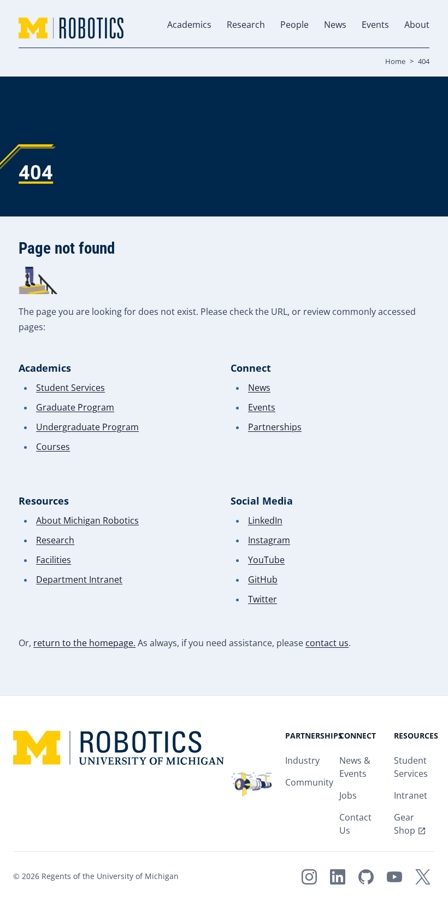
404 (423, 61)
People (294, 25)
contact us (327, 644)
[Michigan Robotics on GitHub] (366, 877)
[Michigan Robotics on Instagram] (309, 877)
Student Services (70, 388)
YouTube (266, 560)
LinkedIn (265, 521)
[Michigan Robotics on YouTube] (394, 877)
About (416, 25)
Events (375, 25)
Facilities (53, 560)
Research (246, 25)
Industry (302, 761)
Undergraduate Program (87, 428)
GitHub (263, 580)
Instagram (269, 541)
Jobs (348, 796)
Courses (53, 447)
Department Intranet (79, 580)
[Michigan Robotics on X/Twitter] (423, 877)
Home (395, 61)
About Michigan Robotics (87, 521)
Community (309, 783)
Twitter (262, 600)
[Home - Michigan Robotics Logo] (71, 28)
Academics (189, 25)
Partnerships (275, 428)
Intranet (410, 796)
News (335, 25)
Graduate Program (75, 408)
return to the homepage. (84, 644)
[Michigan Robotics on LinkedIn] (338, 877)
